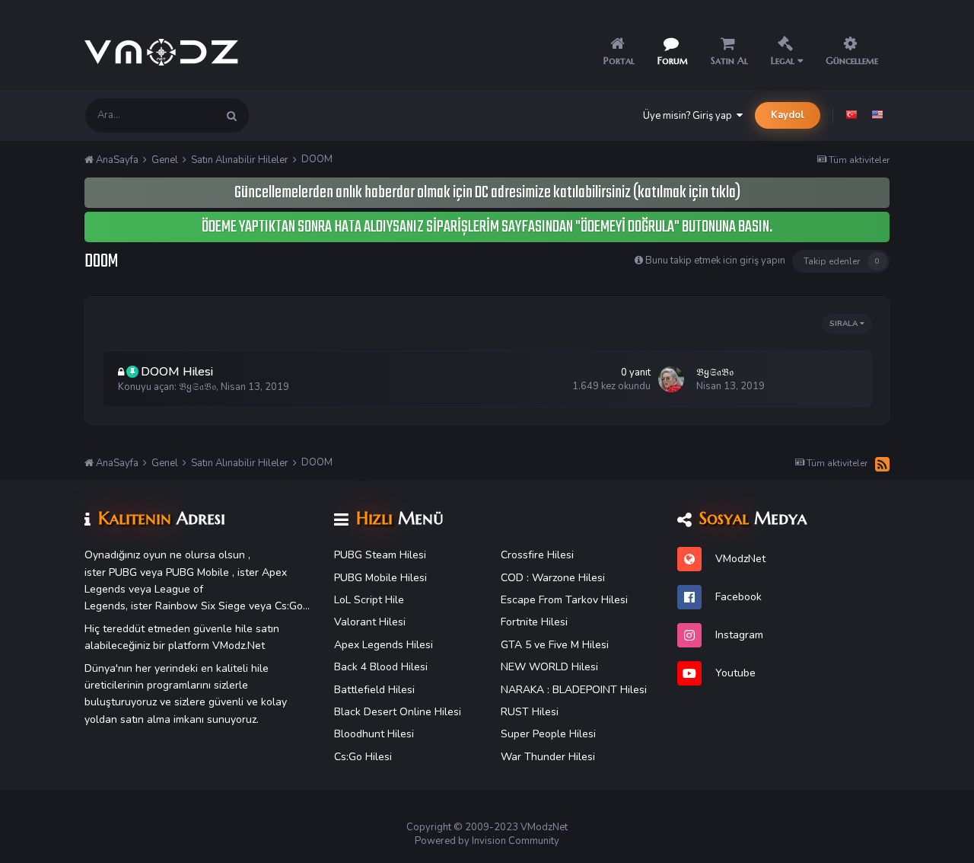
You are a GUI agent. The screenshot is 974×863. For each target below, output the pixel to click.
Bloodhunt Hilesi (374, 734)
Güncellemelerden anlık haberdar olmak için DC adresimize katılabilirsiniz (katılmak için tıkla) (487, 193)
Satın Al (729, 60)
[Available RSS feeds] (882, 463)
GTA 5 (516, 645)
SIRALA (844, 323)
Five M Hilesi (579, 645)
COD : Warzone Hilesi (553, 578)
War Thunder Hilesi (548, 757)
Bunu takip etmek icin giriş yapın (715, 260)
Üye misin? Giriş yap (690, 116)
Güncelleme (852, 60)
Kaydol (787, 115)
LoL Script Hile (369, 600)
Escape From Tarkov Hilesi (564, 600)
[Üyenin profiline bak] (671, 379)
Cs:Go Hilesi (363, 757)
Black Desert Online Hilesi (397, 712)
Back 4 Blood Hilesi (381, 667)
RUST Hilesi (530, 712)
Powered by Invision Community (487, 841)
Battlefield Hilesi (374, 689)
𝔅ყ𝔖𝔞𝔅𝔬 (197, 387)
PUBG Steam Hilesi (380, 555)
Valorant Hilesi (370, 622)
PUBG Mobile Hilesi (380, 578)
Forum (672, 60)
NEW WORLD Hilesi (549, 667)
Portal (619, 60)
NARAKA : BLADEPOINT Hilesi (574, 689)
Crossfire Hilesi (537, 555)
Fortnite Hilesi (534, 622)
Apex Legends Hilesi (383, 645)
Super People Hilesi (548, 734)
